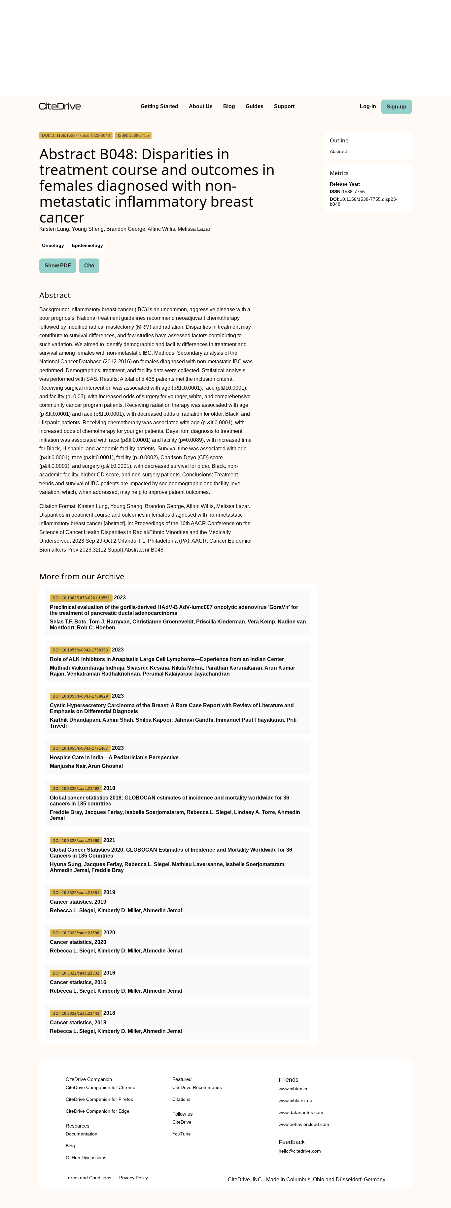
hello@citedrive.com (300, 1151)
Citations (181, 1099)
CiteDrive (181, 1122)
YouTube (181, 1133)
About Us (201, 106)
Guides (254, 106)
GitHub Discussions (86, 1157)
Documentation (81, 1133)
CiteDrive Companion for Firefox (99, 1099)
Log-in (368, 106)
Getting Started (159, 106)
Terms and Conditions (88, 1177)
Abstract (338, 151)
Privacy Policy (133, 1177)
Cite (89, 265)
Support (284, 106)
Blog (229, 106)
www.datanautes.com (301, 1112)
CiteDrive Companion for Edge (97, 1111)
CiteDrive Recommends (197, 1087)
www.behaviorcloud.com (304, 1124)
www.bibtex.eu (294, 1088)
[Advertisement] (225, 49)
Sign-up (396, 106)
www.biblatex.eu (295, 1100)
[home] (60, 108)
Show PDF (58, 265)
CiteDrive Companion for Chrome (100, 1087)
